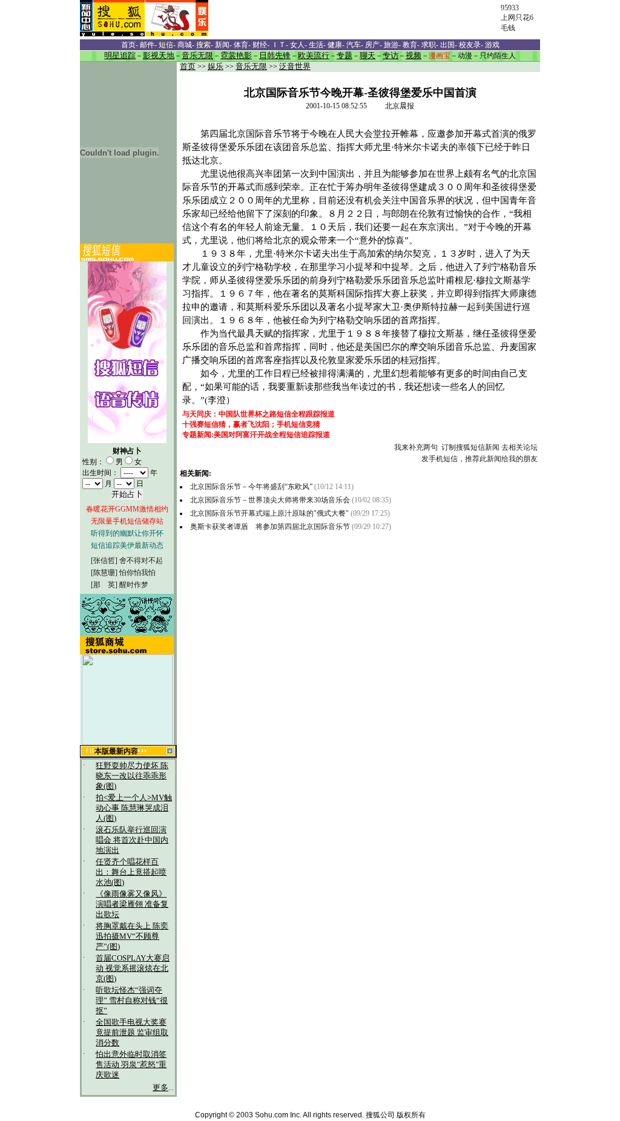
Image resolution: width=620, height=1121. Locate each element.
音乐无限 (251, 66)
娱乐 (215, 66)
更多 (160, 1087)
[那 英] (104, 584)
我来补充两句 (416, 447)
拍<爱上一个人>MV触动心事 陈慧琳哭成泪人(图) (134, 808)
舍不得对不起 (141, 560)
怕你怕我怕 (137, 572)
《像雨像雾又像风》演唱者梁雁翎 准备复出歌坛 (132, 904)
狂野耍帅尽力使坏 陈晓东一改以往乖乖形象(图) (132, 776)
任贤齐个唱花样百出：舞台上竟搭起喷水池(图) (131, 872)
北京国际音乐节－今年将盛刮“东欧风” (251, 486)
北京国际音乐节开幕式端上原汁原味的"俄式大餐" (269, 513)
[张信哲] (104, 560)
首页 (188, 66)
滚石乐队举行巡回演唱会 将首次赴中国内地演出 (132, 840)
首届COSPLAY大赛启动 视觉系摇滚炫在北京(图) (133, 968)
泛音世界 (295, 66)
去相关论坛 (519, 447)
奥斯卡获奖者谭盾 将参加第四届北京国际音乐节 (270, 526)
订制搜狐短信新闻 (470, 447)
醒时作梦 (133, 584)
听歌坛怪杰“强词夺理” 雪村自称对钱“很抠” (132, 1000)
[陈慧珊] (104, 572)
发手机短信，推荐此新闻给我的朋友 (479, 459)
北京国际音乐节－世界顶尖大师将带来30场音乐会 (270, 500)
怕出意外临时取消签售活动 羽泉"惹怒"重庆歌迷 (131, 1064)
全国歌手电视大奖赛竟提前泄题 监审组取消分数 (132, 1032)
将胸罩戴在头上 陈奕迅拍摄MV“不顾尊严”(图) (132, 936)
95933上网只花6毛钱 (517, 18)
